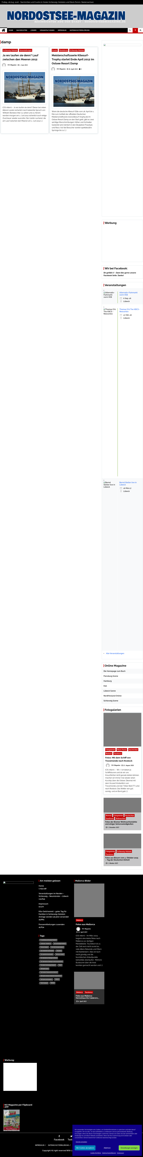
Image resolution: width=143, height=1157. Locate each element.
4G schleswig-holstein (59, 943)
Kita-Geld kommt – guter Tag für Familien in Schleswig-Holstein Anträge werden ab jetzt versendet (54, 914)
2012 (57, 979)
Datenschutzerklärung (109, 1153)
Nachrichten (21, 30)
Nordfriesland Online (113, 696)
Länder (33, 30)
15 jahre (59, 950)
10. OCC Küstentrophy (57, 947)
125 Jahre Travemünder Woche (49, 972)
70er (60, 965)
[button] (130, 30)
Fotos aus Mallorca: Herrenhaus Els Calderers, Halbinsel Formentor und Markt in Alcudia (89, 997)
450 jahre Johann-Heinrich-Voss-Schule (51, 976)
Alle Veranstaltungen (115, 653)
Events (54, 50)
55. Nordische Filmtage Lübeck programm (51, 961)
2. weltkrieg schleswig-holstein (48, 940)
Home (11, 30)
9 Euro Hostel (44, 947)
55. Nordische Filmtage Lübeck (49, 958)
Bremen (108, 815)
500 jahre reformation (46, 979)
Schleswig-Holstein (10, 50)
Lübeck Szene (110, 691)
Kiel (105, 686)
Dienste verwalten (81, 1142)
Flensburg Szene (111, 676)
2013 (52, 983)
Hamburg (108, 681)
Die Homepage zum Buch (114, 671)
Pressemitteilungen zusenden (52, 924)
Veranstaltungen (47, 30)
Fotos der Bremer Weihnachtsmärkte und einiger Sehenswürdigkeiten (121, 823)
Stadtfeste (110, 818)
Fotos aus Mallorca (85, 924)
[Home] (3, 30)
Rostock (109, 753)
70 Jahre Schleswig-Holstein (48, 965)
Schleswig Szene (111, 701)
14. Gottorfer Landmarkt (47, 950)
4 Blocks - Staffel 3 (45, 943)
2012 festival (44, 983)
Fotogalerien (110, 750)
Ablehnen (107, 1148)
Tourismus (118, 753)
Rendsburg (63, 50)
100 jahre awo (44, 968)
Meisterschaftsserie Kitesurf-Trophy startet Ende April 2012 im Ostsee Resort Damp (73, 59)
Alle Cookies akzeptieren (85, 1148)
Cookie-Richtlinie (95, 1153)
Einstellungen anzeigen (129, 1148)
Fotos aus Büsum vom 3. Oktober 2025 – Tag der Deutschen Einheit (121, 859)
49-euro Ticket (60, 954)
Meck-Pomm (122, 750)
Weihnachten (120, 818)
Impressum (120, 1153)
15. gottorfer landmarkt (47, 954)
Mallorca (79, 920)
